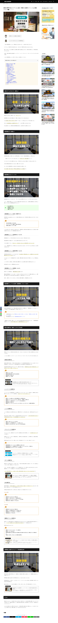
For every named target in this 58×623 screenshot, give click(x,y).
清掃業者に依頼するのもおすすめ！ (11, 82)
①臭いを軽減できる (10, 67)
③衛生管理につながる (10, 69)
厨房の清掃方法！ (9, 73)
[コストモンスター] (8, 1)
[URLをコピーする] (36, 617)
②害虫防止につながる (10, 68)
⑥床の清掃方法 (9, 80)
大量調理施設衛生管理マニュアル (19, 316)
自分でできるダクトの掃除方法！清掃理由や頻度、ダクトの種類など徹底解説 (25, 475)
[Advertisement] (48, 46)
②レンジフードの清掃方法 (11, 75)
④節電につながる (10, 70)
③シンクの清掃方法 (10, 76)
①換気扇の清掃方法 (10, 74)
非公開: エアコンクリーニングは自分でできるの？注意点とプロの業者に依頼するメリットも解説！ (25, 540)
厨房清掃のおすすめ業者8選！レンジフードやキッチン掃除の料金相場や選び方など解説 (25, 588)
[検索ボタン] (53, 1)
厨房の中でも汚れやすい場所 (10, 63)
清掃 (8, 9)
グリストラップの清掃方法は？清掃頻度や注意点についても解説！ (23, 453)
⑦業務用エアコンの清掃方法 (11, 81)
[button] (6, 617)
